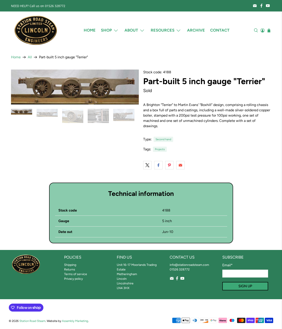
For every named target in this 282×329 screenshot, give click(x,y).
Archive (196, 30)
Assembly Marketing (75, 321)
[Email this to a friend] (180, 165)
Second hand (163, 139)
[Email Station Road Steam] (255, 6)
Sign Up (245, 286)
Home (90, 30)
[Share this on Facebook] (158, 165)
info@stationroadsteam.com (189, 265)
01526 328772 (180, 269)
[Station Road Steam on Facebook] (261, 6)
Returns (69, 269)
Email (227, 265)
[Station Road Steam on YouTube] (268, 6)
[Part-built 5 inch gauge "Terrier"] (75, 87)
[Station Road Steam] (36, 30)
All (30, 57)
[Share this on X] (147, 165)
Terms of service (75, 274)
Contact (220, 30)
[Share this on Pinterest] (169, 165)
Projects (160, 149)
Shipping (70, 265)
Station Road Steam (32, 321)
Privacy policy (73, 279)
